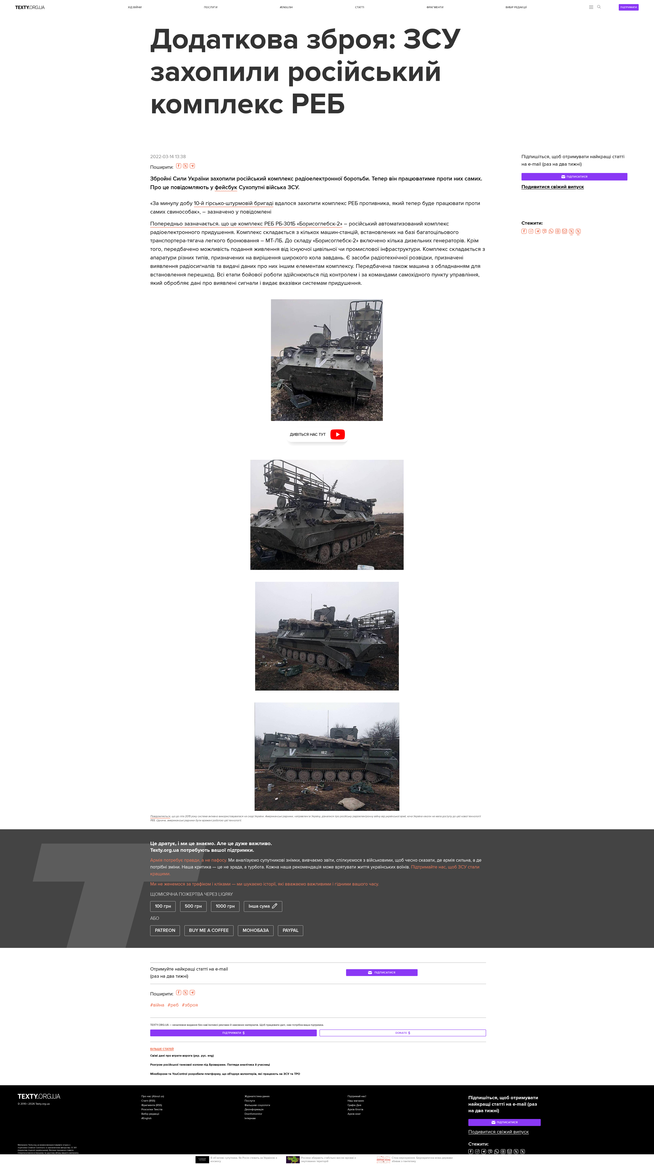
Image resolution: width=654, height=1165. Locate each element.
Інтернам (250, 1118)
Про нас (146, 1096)
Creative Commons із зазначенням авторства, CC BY (52, 1147)
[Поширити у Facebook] (178, 165)
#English (146, 1118)
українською (42, 1150)
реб (174, 1005)
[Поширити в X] (185, 165)
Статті (144, 1100)
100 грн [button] (163, 906)
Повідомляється (160, 816)
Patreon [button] (165, 930)
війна (158, 1005)
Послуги (250, 1100)
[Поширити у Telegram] (192, 165)
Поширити (161, 167)
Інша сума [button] (259, 906)
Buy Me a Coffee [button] (209, 930)
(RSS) (152, 1100)
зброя (191, 1005)
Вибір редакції (150, 1114)
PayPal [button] (291, 930)
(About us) (158, 1096)
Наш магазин (356, 1100)
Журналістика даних (257, 1096)
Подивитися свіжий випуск (552, 187)
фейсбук (226, 187)
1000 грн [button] (225, 906)
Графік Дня (354, 1105)
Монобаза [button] (256, 930)
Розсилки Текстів (151, 1109)
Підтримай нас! (357, 1096)
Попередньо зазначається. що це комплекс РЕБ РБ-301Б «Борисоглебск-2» (246, 223)
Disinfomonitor (253, 1114)
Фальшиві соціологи (257, 1105)
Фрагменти (148, 1105)
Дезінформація (254, 1109)
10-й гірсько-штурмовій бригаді (233, 203)
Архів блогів (355, 1109)
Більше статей (162, 1049)
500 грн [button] (193, 906)
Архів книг (354, 1114)
